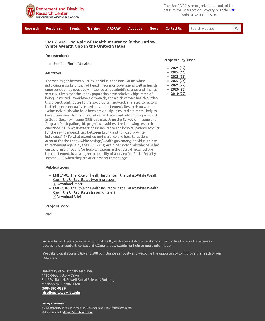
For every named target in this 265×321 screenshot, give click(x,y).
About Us (135, 28)
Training (93, 28)
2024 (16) (178, 72)
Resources (54, 28)
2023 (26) (178, 76)
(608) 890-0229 (54, 288)
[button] (236, 28)
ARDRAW (114, 28)
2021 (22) (178, 85)
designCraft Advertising (78, 312)
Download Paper (69, 184)
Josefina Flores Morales (71, 64)
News (154, 28)
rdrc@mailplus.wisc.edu (61, 292)
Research (32, 28)
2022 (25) (178, 81)
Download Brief (68, 197)
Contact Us (174, 28)
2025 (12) (178, 68)
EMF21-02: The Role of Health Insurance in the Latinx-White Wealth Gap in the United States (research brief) (105, 190)
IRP (232, 10)
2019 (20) (178, 93)
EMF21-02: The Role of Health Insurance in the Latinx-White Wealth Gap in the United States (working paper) (105, 177)
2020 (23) (178, 89)
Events (74, 28)
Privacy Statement (53, 303)
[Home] (77, 11)
